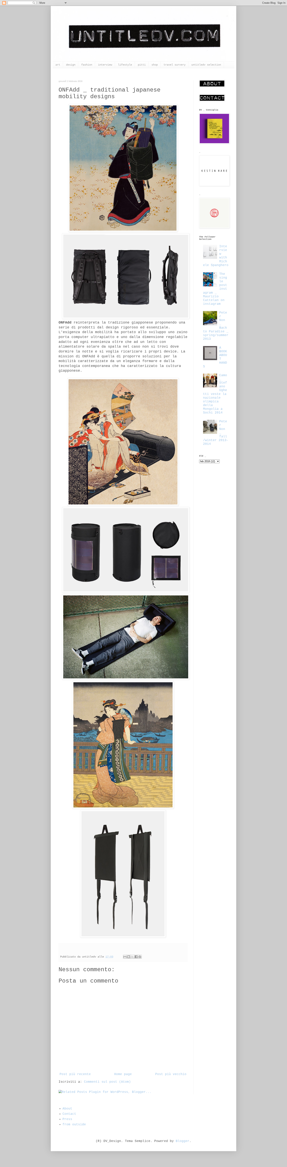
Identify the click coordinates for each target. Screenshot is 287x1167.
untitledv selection (206, 64)
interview (105, 64)
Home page (123, 1074)
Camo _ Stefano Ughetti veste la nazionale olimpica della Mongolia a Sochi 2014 (215, 394)
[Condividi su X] (132, 957)
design (70, 64)
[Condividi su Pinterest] (140, 957)
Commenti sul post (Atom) (107, 1082)
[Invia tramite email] (125, 957)
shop (155, 64)
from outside (74, 1124)
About (67, 1108)
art (57, 64)
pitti (142, 64)
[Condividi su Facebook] (136, 957)
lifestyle (125, 64)
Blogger (182, 1141)
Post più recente (75, 1074)
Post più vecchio (170, 1074)
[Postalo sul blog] (129, 957)
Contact (69, 1114)
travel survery (174, 64)
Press (67, 1119)
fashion (86, 64)
